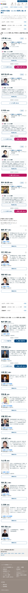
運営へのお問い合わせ (8, 577)
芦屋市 (12, 42)
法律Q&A (5, 569)
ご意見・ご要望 (20, 567)
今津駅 (4, 539)
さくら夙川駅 (6, 335)
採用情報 (5, 586)
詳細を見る (14, 246)
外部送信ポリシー (20, 573)
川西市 (19, 553)
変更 (25, 22)
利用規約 (18, 569)
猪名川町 (2, 555)
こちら (10, 224)
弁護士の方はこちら (22, 1)
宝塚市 (16, 553)
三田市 (22, 553)
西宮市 (8, 334)
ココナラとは (6, 573)
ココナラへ (4, 1)
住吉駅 (4, 517)
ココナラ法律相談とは (8, 567)
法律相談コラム (6, 571)
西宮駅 (4, 360)
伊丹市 (12, 553)
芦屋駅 (4, 243)
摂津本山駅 (5, 385)
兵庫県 (4, 241)
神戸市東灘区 (9, 383)
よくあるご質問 (6, 575)
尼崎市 (2, 553)
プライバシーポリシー (21, 571)
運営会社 (5, 584)
